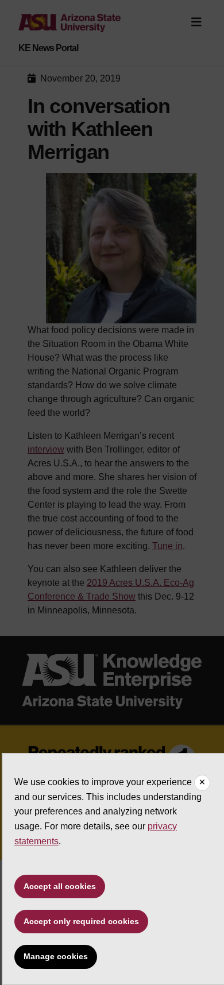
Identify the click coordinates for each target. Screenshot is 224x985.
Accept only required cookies (81, 921)
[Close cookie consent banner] (202, 783)
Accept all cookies (60, 886)
